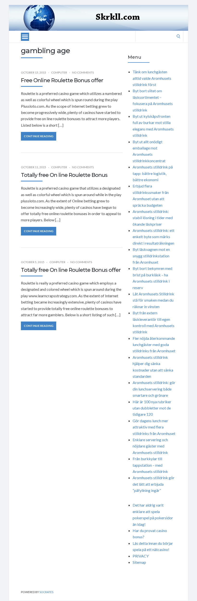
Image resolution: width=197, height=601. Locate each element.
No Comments (83, 72)
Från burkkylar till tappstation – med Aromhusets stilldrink (150, 465)
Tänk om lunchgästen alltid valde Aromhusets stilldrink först (152, 78)
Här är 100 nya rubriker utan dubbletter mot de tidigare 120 (152, 408)
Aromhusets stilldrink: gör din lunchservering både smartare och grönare (154, 388)
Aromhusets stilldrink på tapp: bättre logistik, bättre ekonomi (153, 173)
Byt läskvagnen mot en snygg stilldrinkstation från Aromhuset (151, 255)
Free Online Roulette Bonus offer (62, 80)
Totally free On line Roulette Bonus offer (71, 270)
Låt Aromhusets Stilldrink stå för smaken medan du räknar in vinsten (153, 300)
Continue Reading (38, 136)
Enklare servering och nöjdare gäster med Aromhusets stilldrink (150, 446)
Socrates (46, 592)
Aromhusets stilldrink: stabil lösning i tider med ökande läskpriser (153, 217)
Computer (59, 72)
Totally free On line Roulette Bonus (64, 175)
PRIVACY (141, 556)
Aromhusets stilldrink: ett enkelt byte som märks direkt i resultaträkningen (153, 236)
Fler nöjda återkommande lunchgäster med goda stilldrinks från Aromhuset (154, 344)
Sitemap (139, 562)
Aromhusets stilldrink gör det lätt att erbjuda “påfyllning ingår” (153, 484)
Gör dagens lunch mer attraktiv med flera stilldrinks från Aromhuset (154, 427)
